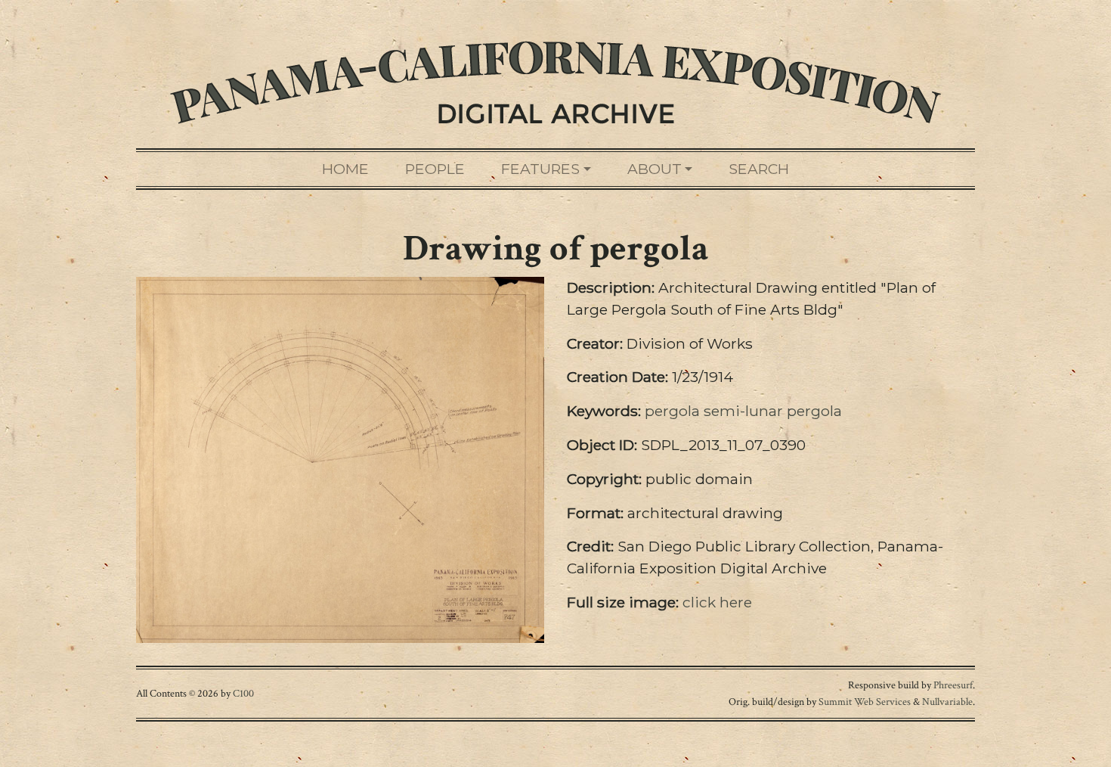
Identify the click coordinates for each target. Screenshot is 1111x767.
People (435, 169)
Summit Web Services (865, 701)
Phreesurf (953, 685)
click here (717, 602)
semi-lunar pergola (773, 411)
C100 (243, 693)
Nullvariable (947, 701)
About (654, 169)
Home (345, 169)
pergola (672, 411)
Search (759, 169)
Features (540, 169)
